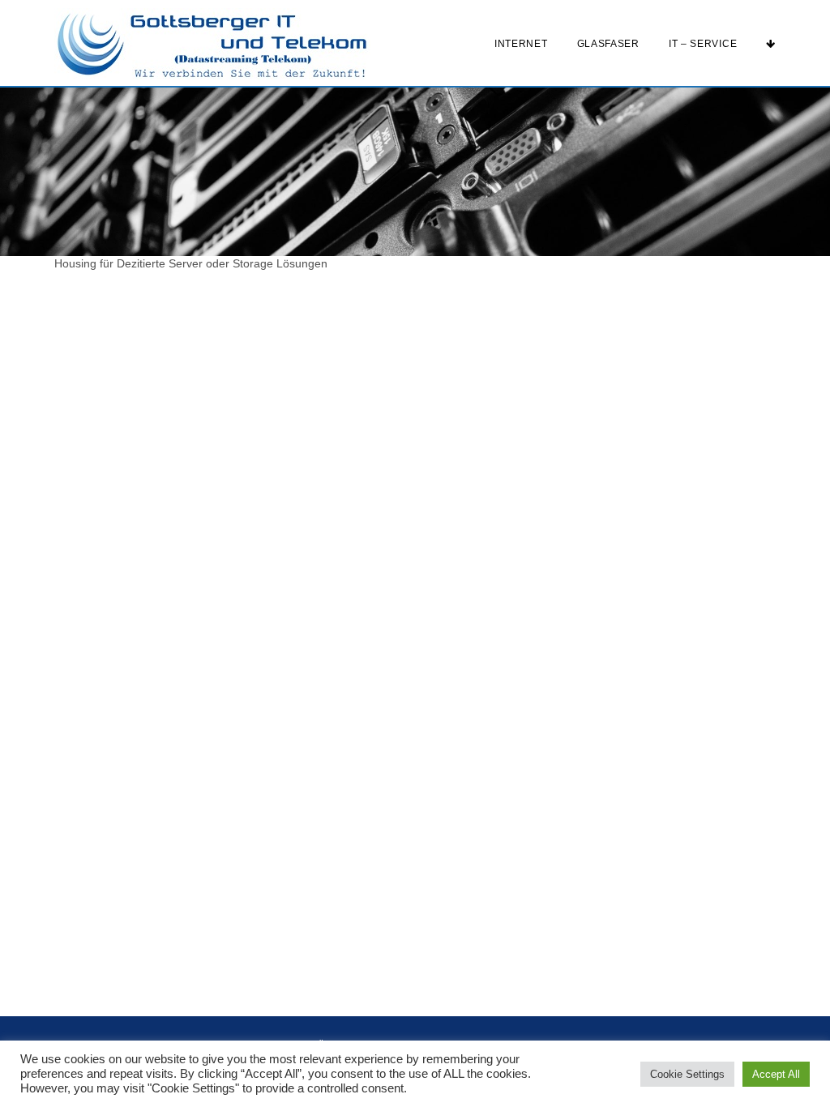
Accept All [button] (776, 1074)
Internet (521, 43)
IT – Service (703, 43)
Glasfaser (608, 43)
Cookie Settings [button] (687, 1074)
